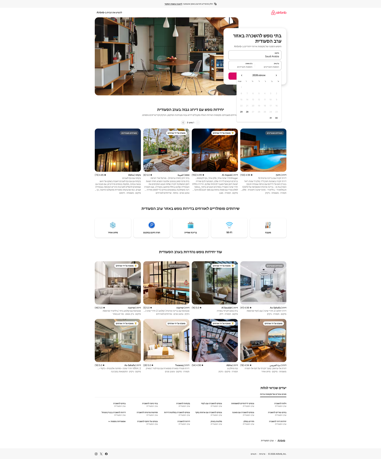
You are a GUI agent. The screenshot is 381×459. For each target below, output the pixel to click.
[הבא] (183, 122)
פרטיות (262, 454)
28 (247, 111)
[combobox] (255, 56)
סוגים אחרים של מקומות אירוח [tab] (273, 394)
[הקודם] (197, 122)
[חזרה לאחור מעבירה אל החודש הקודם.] (276, 75)
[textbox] (268, 67)
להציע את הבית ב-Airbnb (109, 12)
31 (271, 118)
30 (276, 118)
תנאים (253, 454)
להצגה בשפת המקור (173, 4)
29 (241, 111)
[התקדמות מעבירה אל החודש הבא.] (242, 75)
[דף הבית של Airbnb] (278, 12)
